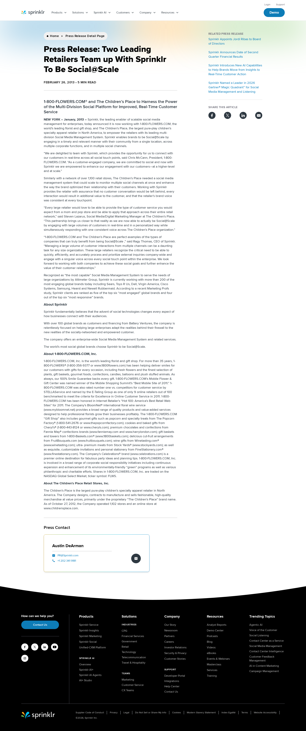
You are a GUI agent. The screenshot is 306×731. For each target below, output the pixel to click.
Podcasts (212, 636)
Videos (211, 647)
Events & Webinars (218, 659)
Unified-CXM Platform (92, 647)
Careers (169, 642)
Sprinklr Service (88, 625)
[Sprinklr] (32, 12)
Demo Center (215, 630)
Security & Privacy (175, 653)
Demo (274, 12)
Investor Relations (175, 647)
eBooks (211, 653)
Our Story (170, 625)
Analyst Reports (216, 625)
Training (212, 676)
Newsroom (171, 630)
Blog (209, 642)
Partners (169, 636)
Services (212, 670)
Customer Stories (175, 659)
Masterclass (214, 664)
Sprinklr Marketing (90, 636)
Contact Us (40, 625)
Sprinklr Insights (89, 630)
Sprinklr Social (88, 642)
